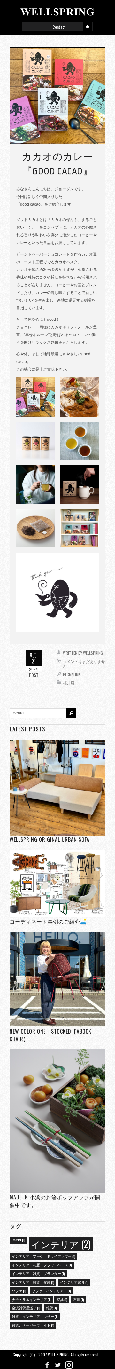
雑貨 (51, 1307)
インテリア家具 (74, 1282)
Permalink (71, 674)
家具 (62, 1299)
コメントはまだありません (84, 663)
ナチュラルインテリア (31, 1299)
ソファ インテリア (51, 1290)
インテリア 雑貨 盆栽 (33, 1282)
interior (18, 1239)
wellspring (93, 653)
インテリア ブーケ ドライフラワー (43, 1256)
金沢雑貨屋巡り (26, 1307)
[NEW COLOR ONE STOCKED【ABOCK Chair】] (57, 979)
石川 (78, 1299)
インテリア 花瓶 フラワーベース (42, 1264)
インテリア (60, 1244)
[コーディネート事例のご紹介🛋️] (57, 883)
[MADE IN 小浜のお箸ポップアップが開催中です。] (57, 1121)
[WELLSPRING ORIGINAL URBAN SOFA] (57, 787)
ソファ (19, 1290)
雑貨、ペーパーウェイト (33, 1324)
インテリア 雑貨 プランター (38, 1273)
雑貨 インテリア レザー (34, 1316)
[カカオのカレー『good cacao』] (57, 95)
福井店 (68, 682)
